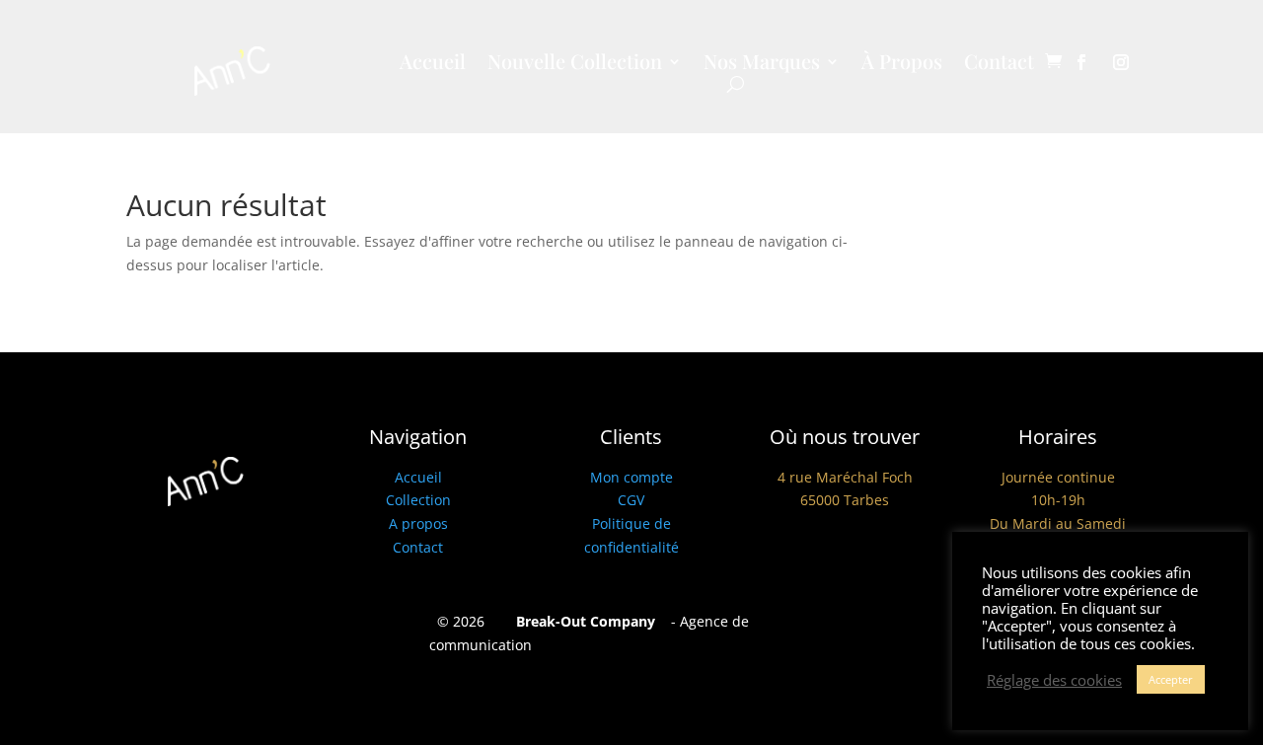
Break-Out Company (581, 621)
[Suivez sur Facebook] (1081, 62)
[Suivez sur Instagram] (1121, 62)
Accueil (433, 64)
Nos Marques (762, 64)
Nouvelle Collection (574, 64)
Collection (418, 499)
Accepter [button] (1171, 679)
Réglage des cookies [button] (1054, 680)
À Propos (901, 64)
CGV (631, 499)
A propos (418, 523)
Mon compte (631, 477)
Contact (999, 64)
